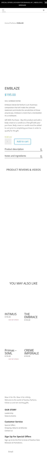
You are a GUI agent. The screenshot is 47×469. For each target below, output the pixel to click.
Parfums (13, 23)
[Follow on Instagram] (11, 406)
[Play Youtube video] (23, 196)
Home (7, 23)
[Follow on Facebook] (6, 406)
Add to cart (22, 141)
